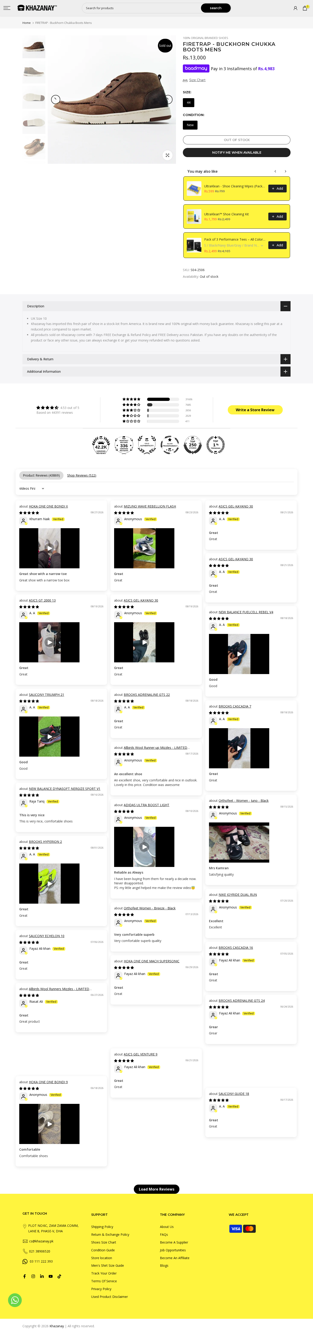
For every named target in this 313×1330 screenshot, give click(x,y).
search (216, 8)
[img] (57, 407)
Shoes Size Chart (103, 1242)
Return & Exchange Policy (110, 1234)
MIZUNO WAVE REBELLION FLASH (150, 506)
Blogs (164, 1265)
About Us (167, 1226)
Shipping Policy (102, 1226)
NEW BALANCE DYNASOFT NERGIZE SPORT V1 (64, 788)
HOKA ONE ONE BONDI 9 (48, 1082)
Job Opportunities (173, 1250)
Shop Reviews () (81, 475)
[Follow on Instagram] (33, 1276)
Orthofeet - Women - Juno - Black (244, 800)
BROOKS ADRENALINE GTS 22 (147, 694)
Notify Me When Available (236, 152)
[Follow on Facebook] (24, 1276)
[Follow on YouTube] (51, 1276)
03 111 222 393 (41, 1261)
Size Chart (197, 80)
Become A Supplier (174, 1242)
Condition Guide (103, 1250)
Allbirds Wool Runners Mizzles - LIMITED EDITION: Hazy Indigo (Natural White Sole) (54, 991)
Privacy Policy (101, 1289)
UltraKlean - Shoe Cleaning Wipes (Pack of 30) (235, 186)
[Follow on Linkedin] (42, 1276)
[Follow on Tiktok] (59, 1276)
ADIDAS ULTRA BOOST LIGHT (146, 805)
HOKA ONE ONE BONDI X (48, 506)
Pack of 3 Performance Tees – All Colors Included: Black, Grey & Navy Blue (235, 239)
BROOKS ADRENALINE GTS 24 (242, 1000)
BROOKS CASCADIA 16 (236, 947)
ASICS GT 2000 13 (42, 600)
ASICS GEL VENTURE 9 (140, 1054)
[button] (132, 399)
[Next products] (285, 171)
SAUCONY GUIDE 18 (234, 1093)
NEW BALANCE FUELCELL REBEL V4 (246, 612)
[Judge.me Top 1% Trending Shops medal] (215, 445)
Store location (101, 1258)
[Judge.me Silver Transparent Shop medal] (170, 445)
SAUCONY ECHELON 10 (46, 936)
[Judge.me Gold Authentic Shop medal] (147, 445)
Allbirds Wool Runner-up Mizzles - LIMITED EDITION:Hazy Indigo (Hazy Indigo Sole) (150, 749)
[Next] (168, 99)
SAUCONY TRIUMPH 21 (46, 694)
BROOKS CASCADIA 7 (235, 706)
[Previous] (55, 99)
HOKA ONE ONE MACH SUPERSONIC (151, 961)
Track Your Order (104, 1273)
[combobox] (141, 8)
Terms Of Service (104, 1281)
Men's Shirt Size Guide (107, 1265)
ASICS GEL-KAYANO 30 (236, 506)
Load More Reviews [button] (156, 1189)
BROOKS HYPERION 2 (45, 841)
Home (26, 22)
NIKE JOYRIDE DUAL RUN (238, 894)
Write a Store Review (255, 409)
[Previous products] (275, 171)
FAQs (164, 1234)
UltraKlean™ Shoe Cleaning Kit (226, 214)
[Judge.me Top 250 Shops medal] (193, 445)
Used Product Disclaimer (109, 1296)
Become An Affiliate (174, 1258)
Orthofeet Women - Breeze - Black (150, 908)
